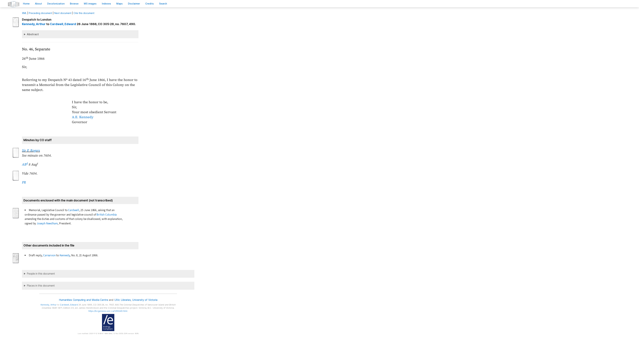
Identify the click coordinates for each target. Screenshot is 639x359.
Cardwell (73, 210)
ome (26, 3)
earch (163, 3)
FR (24, 182)
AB (25, 164)
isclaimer (134, 3)
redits (149, 3)
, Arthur (34, 24)
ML (24, 13)
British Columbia (107, 215)
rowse (74, 3)
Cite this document (84, 13)
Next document (62, 13)
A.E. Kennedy (83, 117)
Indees (106, 3)
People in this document (41, 273)
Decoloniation (56, 3)
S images (90, 3)
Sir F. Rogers (31, 150)
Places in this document (41, 285)
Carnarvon (49, 255)
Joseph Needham (47, 223)
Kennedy (65, 255)
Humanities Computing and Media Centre (83, 299)
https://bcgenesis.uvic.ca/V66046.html (107, 311)
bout (38, 3)
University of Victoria (144, 299)
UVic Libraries (122, 299)
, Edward (63, 24)
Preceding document (40, 13)
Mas (119, 3)
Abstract (33, 34)
